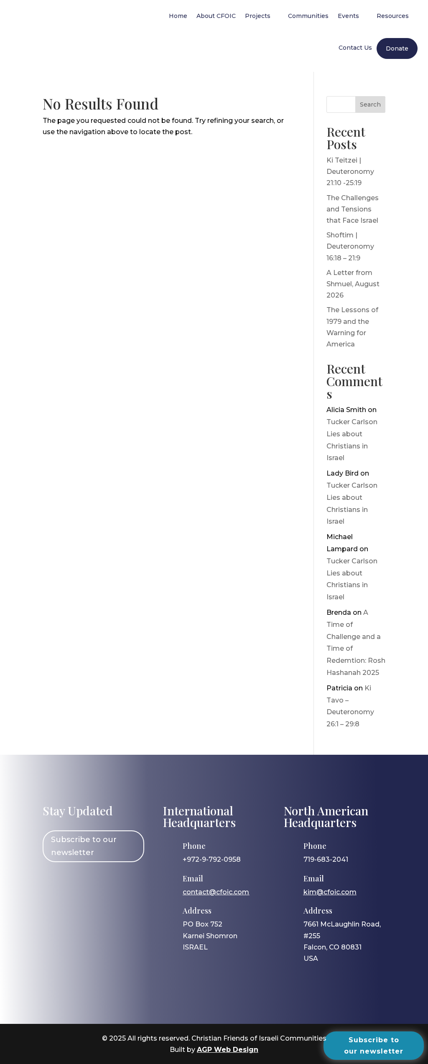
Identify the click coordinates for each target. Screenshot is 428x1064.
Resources (393, 16)
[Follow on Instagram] (77, 881)
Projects (257, 16)
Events (348, 16)
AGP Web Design (227, 1050)
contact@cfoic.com (216, 892)
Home (178, 16)
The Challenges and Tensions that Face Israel (352, 209)
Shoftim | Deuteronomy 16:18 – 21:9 (350, 246)
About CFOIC (216, 16)
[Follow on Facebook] (53, 881)
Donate (397, 48)
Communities (308, 16)
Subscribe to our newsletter (84, 846)
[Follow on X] (101, 881)
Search (370, 104)
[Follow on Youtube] (125, 881)
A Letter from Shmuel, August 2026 (353, 284)
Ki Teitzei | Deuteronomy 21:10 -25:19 (350, 171)
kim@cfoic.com (330, 892)
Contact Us (355, 47)
